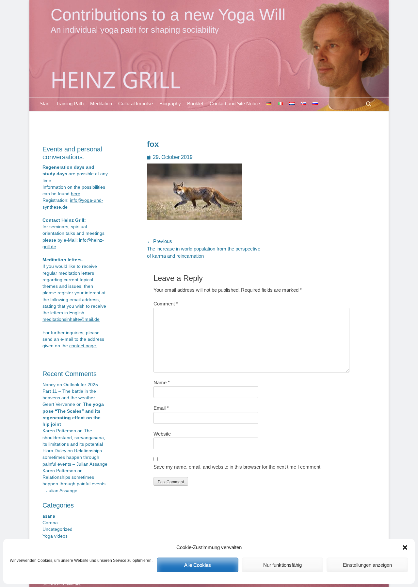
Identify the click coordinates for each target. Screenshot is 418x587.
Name (161, 382)
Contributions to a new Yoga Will (168, 14)
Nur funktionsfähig (282, 565)
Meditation (101, 103)
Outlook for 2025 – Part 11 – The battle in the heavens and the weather (72, 391)
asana (48, 516)
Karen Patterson (59, 430)
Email (161, 408)
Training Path (70, 103)
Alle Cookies (197, 565)
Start (45, 103)
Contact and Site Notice (235, 103)
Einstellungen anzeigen (367, 565)
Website (162, 434)
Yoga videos (55, 536)
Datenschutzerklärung (62, 584)
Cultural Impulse (135, 103)
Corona (50, 522)
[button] (405, 547)
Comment (165, 303)
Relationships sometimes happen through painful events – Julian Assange (74, 457)
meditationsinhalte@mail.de (71, 319)
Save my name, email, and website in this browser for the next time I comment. (237, 467)
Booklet (195, 103)
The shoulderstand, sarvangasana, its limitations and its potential (73, 437)
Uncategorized (57, 529)
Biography (170, 103)
